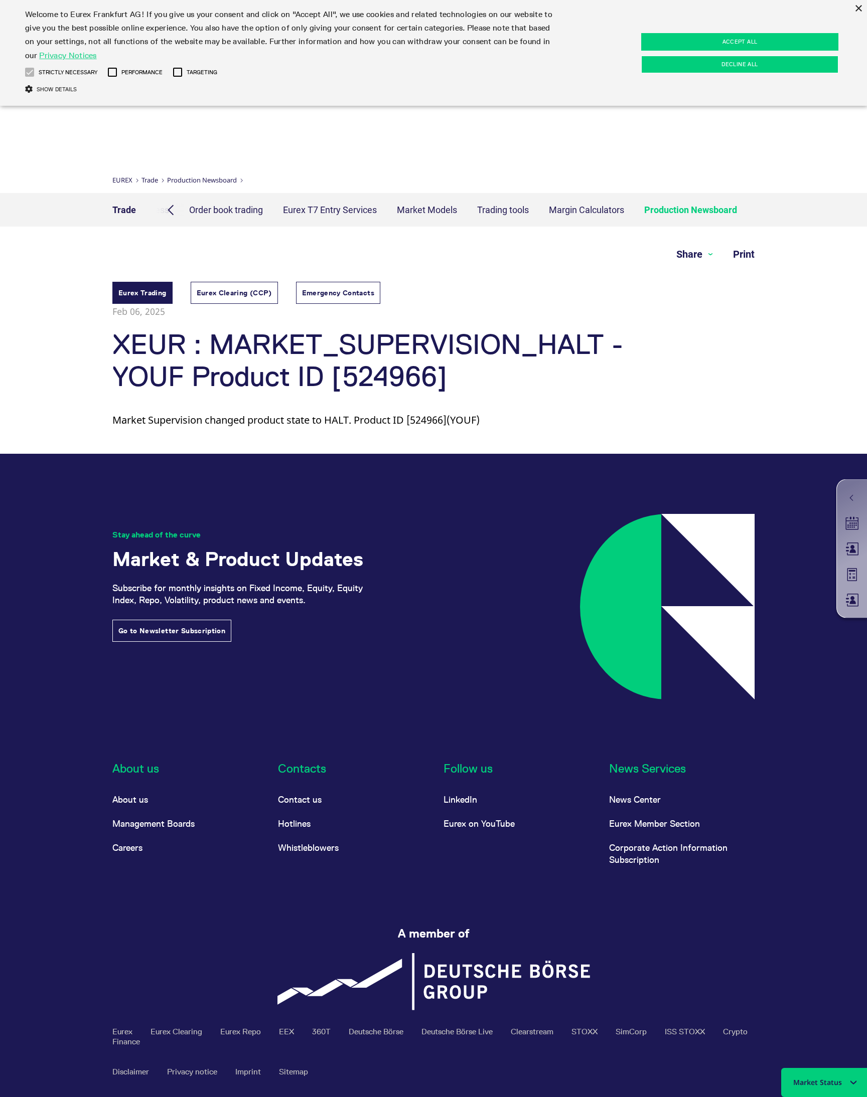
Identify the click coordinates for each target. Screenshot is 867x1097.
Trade (149, 180)
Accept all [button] (740, 42)
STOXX (585, 1031)
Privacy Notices (68, 55)
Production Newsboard (202, 180)
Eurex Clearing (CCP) (234, 293)
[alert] (433, 53)
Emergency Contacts (338, 293)
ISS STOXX (686, 1031)
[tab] (142, 294)
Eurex (122, 180)
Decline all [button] (739, 64)
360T (322, 1031)
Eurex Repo (241, 1031)
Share (690, 254)
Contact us (300, 799)
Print (744, 254)
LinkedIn (460, 799)
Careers (127, 847)
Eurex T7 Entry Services (330, 210)
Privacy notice (193, 1071)
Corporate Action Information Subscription (668, 853)
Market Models (427, 210)
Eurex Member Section (654, 823)
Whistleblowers (308, 847)
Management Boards (153, 823)
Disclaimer (131, 1071)
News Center (635, 799)
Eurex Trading (142, 293)
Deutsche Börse (377, 1031)
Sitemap (293, 1071)
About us (130, 799)
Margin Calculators (586, 210)
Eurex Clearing (177, 1031)
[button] (30, 72)
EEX (287, 1031)
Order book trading (226, 210)
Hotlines (294, 823)
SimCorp (632, 1031)
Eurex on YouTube (479, 823)
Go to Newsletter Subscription (171, 631)
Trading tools (503, 210)
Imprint (249, 1071)
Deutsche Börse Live (458, 1031)
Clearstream (533, 1031)
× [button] (858, 9)
